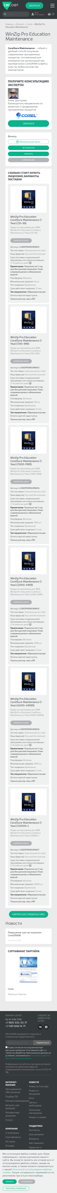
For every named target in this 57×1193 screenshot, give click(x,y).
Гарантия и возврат (35, 1149)
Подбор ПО (11, 1096)
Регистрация (39, 14)
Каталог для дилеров (12, 1107)
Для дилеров (36, 1134)
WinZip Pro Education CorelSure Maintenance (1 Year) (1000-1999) (26, 461)
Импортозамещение (17, 1100)
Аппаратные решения (12, 1114)
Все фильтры (28, 148)
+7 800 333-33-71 (16, 1022)
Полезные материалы (35, 1111)
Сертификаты (13, 1136)
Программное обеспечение (13, 1090)
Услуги (9, 1119)
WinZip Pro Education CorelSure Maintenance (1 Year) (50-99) (26, 220)
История (10, 1141)
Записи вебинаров (35, 1104)
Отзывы (9, 1145)
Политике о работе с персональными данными (27, 1056)
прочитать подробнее (16, 1188)
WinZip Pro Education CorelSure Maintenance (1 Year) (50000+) (26, 822)
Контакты (34, 1130)
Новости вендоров (34, 1092)
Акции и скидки (37, 1117)
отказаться (26, 1181)
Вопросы (34, 1138)
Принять (10, 1181)
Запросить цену (21, 240)
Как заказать (36, 1142)
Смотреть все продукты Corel (28, 914)
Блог (31, 1097)
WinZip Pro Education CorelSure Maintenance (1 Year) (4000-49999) (26, 702)
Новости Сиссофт (39, 1086)
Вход (36, 13)
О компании (12, 1132)
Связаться (34, 5)
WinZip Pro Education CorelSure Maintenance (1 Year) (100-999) (26, 340)
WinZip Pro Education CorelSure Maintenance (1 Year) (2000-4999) (26, 581)
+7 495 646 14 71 (15, 1026)
